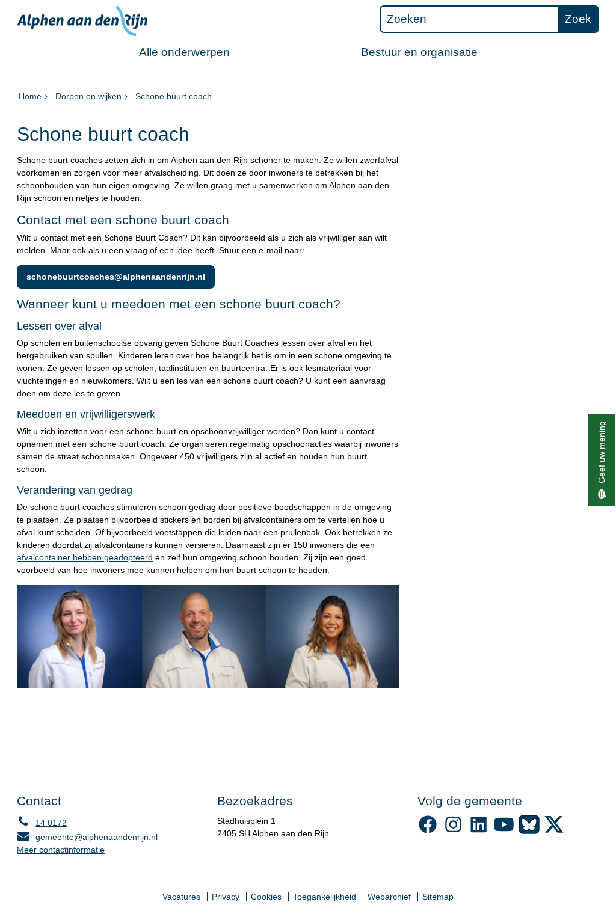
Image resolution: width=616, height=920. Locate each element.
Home (30, 96)
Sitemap (438, 896)
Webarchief (389, 896)
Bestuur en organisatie (419, 52)
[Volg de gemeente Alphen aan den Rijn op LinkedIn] (478, 831)
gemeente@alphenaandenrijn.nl (87, 837)
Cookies (266, 896)
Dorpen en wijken (88, 96)
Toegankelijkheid (324, 896)
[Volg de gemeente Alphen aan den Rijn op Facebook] (428, 831)
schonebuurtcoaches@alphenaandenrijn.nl (115, 276)
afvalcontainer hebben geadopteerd (85, 557)
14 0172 (42, 822)
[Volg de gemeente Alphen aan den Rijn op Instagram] (453, 831)
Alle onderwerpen (184, 52)
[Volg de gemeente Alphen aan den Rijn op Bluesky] (529, 831)
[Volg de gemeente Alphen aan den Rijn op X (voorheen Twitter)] (554, 831)
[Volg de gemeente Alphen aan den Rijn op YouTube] (503, 831)
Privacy (225, 896)
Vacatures (181, 896)
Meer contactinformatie (61, 849)
